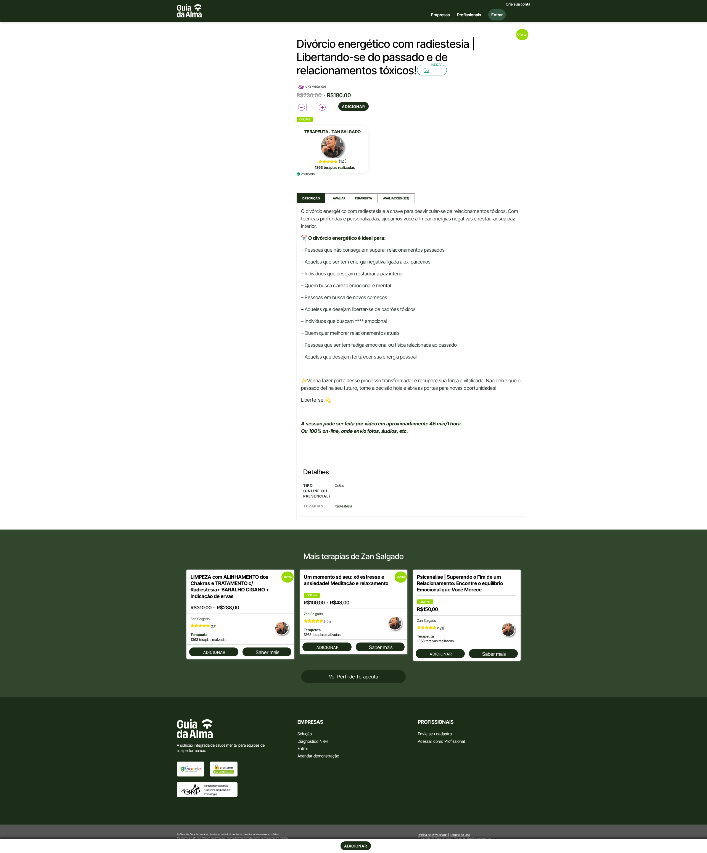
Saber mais (267, 652)
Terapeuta (363, 198)
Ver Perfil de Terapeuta (353, 677)
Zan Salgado (346, 131)
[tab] (311, 198)
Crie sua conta (518, 4)
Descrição (311, 198)
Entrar (302, 748)
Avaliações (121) (396, 198)
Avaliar (337, 198)
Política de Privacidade (432, 835)
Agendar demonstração (318, 756)
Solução (304, 733)
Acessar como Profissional (441, 741)
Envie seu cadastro (435, 733)
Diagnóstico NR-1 (312, 741)
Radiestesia (343, 506)
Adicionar (353, 106)
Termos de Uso (460, 835)
